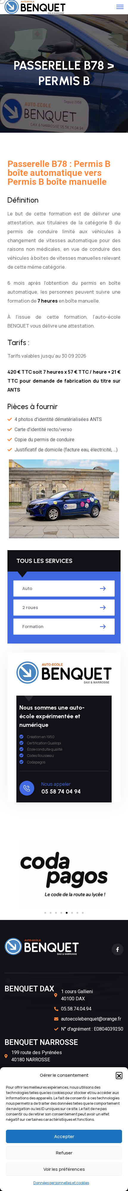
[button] (119, 1075)
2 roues (30, 607)
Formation (32, 626)
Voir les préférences (64, 1169)
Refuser (64, 1153)
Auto (27, 588)
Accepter (64, 1136)
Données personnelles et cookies (61, 1182)
